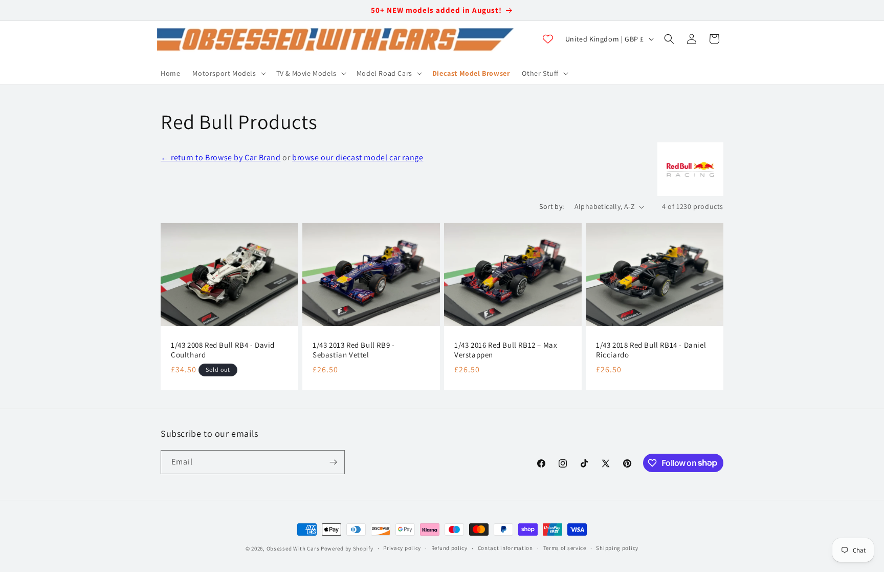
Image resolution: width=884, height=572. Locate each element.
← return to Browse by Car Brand (221, 157)
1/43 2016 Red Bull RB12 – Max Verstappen (505, 350)
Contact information (505, 548)
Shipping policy (617, 548)
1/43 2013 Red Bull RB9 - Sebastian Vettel (353, 350)
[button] (228, 73)
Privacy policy (402, 548)
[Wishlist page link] (548, 39)
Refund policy (449, 548)
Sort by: (551, 206)
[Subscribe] (333, 462)
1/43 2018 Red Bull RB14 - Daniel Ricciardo (651, 350)
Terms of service (564, 548)
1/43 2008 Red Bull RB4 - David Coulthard (223, 350)
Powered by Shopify (347, 548)
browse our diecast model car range (357, 157)
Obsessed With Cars (293, 548)
